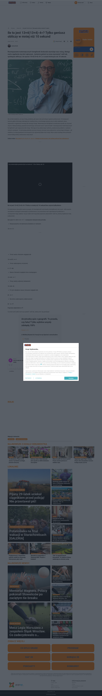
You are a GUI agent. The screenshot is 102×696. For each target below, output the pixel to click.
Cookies (34, 374)
